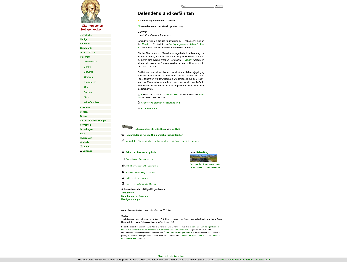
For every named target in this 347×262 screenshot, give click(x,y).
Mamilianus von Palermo (134, 196)
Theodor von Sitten (170, 94)
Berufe (87, 67)
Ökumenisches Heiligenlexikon (171, 256)
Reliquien (187, 60)
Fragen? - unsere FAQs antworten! (140, 172)
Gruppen (88, 77)
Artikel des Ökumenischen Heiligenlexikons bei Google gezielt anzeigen (161, 141)
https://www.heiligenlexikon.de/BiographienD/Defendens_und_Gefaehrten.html (154, 230)
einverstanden (263, 259)
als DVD (176, 129)
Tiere (86, 97)
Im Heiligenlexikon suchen (137, 178)
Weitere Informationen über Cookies (234, 259)
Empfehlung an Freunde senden (139, 159)
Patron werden (90, 62)
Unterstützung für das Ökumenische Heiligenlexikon (153, 135)
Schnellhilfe (86, 35)
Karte (92, 52)
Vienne (153, 35)
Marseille (166, 53)
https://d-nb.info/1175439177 (194, 235)
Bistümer (88, 72)
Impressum (130, 184)
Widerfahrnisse (91, 102)
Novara (193, 63)
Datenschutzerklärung (146, 184)
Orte (86, 87)
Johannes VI (127, 192)
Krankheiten (90, 82)
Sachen (88, 92)
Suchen (219, 6)
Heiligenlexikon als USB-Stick (149, 129)
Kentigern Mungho (131, 199)
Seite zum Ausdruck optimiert (142, 152)
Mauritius (146, 44)
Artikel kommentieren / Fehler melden (142, 166)
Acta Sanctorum (149, 108)
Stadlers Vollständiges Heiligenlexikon (160, 102)
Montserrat (151, 63)
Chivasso (142, 66)
